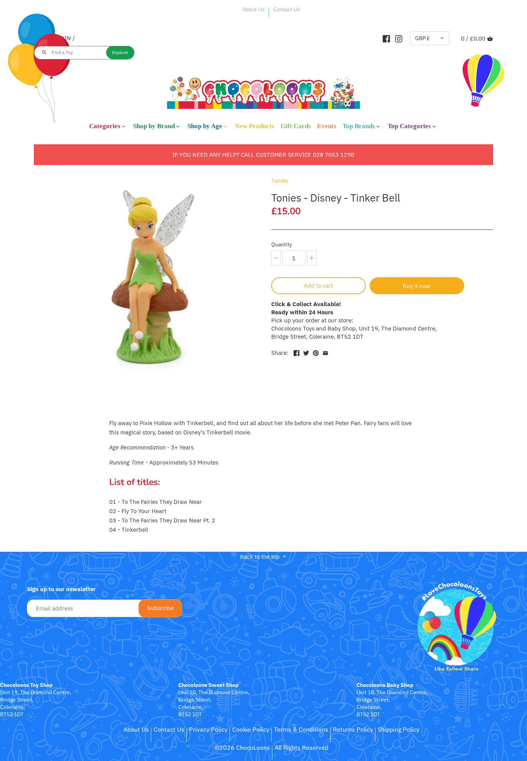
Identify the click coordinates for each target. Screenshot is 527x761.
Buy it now (417, 286)
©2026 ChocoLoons (242, 747)
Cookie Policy (250, 729)
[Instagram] (398, 38)
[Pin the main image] (316, 352)
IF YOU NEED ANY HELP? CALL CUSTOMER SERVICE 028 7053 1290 (263, 154)
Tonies (279, 180)
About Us (253, 9)
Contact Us (286, 9)
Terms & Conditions (301, 729)
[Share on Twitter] (306, 352)
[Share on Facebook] (296, 352)
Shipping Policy (398, 729)
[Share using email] (325, 352)
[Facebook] (386, 38)
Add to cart (318, 285)
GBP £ (422, 38)
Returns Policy (353, 729)
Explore (120, 52)
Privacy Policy (208, 729)
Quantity (281, 244)
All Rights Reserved (301, 747)
